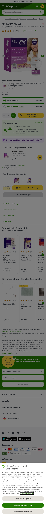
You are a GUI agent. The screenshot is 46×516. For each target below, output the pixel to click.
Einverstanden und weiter (23, 505)
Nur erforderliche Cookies (23, 512)
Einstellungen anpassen (23, 499)
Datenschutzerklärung (26, 493)
